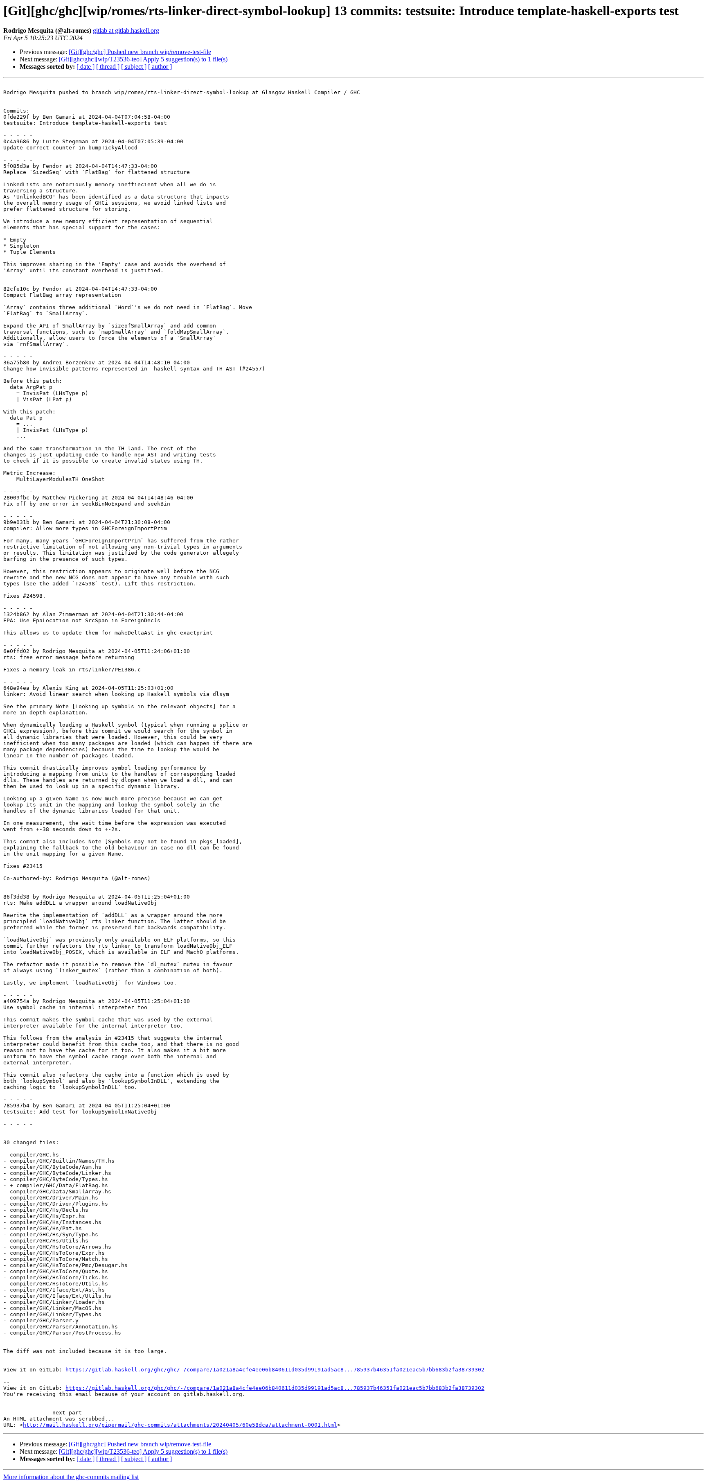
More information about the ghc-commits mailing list (71, 1476)
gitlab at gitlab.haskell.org (126, 30)
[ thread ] (107, 66)
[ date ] (86, 66)
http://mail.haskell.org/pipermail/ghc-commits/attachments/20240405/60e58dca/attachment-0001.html (180, 1425)
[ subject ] (133, 66)
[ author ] (160, 66)
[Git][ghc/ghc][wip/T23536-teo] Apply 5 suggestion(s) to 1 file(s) (143, 59)
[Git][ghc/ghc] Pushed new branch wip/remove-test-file (140, 51)
